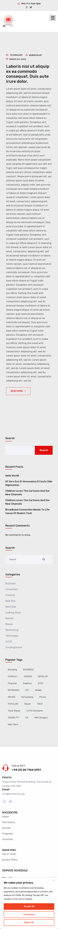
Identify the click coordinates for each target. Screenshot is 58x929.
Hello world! (12, 475)
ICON (40, 683)
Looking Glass (13, 612)
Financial (12, 683)
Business (10, 583)
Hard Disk (10, 606)
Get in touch (9, 854)
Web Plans (13, 724)
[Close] (55, 880)
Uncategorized (13, 647)
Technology (16, 55)
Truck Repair (14, 710)
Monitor (9, 618)
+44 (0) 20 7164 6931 (26, 769)
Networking (11, 630)
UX (26, 717)
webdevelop (35, 55)
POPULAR (13, 704)
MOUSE (11, 697)
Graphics (27, 683)
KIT (27, 690)
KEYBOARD (13, 690)
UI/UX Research (34, 710)
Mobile (38, 690)
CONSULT (13, 676)
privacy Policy (10, 859)
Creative (10, 595)
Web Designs (41, 717)
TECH (40, 704)
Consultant (11, 589)
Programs (7, 833)
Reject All (29, 922)
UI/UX (8, 641)
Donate (6, 828)
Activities (7, 839)
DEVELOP (43, 676)
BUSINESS (28, 669)
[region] (29, 903)
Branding (12, 669)
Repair (27, 704)
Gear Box (10, 600)
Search (10, 438)
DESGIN (28, 676)
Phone (42, 697)
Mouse (8, 624)
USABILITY (13, 717)
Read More (17, 391)
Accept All (29, 906)
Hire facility (8, 822)
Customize (29, 914)
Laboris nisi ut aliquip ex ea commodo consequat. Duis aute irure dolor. (27, 74)
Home (5, 816)
